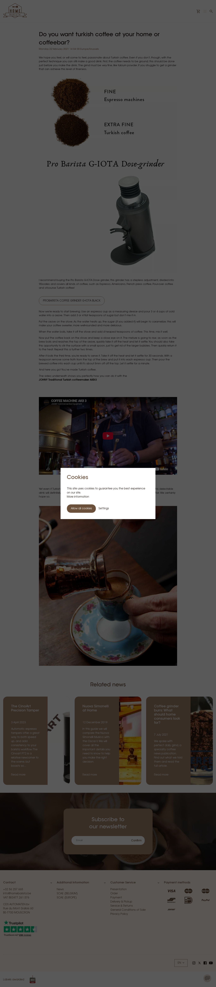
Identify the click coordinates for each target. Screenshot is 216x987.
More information (78, 497)
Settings (104, 508)
